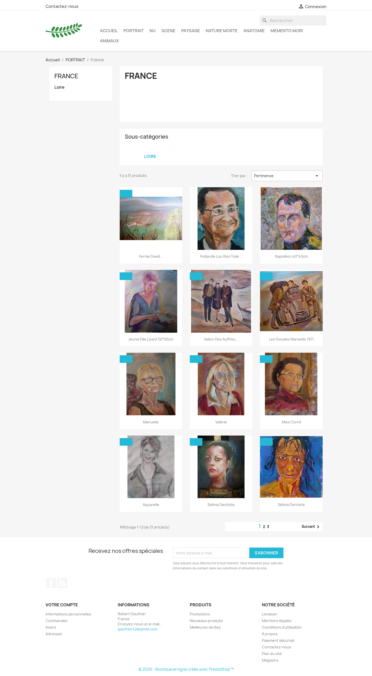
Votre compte (62, 605)
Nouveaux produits (206, 620)
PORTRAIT (133, 30)
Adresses (54, 633)
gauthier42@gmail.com (137, 629)
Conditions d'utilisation (282, 627)
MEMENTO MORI (287, 30)
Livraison (269, 614)
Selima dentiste (221, 504)
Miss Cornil (291, 422)
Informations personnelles (68, 614)
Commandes (57, 620)
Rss (62, 583)
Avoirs (51, 627)
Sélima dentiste (291, 504)
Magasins (270, 660)
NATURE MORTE (222, 30)
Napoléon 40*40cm (291, 256)
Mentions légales (277, 620)
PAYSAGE (190, 30)
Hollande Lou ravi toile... (221, 256)
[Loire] (150, 149)
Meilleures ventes (205, 627)
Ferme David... (151, 256)
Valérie (221, 422)
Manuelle (151, 422)
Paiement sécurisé (278, 640)
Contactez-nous (62, 6)
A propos (270, 633)
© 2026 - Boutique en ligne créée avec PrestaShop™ (186, 669)
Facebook (51, 583)
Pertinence (287, 176)
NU (153, 30)
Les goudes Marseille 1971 (291, 339)
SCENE (168, 30)
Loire (59, 87)
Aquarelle (151, 504)
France (66, 76)
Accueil (109, 30)
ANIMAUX (109, 41)
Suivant (311, 527)
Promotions (200, 614)
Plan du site (272, 653)
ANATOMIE (254, 30)
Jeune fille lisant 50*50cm (150, 339)
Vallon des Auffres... (221, 339)
